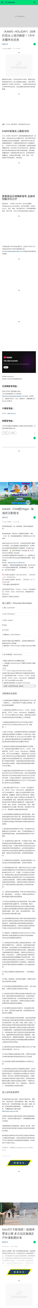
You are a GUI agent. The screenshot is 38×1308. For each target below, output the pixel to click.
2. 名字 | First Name (8, 614)
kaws (12, 433)
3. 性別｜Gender (7, 620)
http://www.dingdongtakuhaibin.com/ (13, 396)
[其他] (34, 45)
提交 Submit (6, 1156)
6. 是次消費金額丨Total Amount (12, 654)
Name (4, 1150)
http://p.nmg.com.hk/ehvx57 (16, 562)
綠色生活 (5, 44)
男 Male (4, 625)
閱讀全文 (19, 1163)
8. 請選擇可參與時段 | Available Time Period (16, 683)
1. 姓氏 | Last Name (8, 607)
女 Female (5, 630)
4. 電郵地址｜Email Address (11, 634)
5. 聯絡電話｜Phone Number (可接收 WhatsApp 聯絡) (19, 647)
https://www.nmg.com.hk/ (10, 1111)
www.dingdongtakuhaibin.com (13, 251)
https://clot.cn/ (11, 413)
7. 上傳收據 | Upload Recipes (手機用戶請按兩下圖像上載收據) (18, 664)
